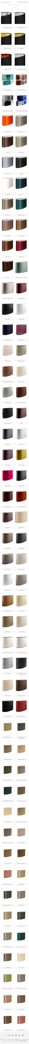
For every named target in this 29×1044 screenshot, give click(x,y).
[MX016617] (8, 517)
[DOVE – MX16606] (8, 288)
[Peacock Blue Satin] (21, 936)
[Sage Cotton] (8, 621)
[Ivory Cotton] (21, 621)
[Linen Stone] (8, 559)
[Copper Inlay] (8, 59)
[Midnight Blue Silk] (8, 330)
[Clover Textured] (21, 832)
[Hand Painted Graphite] (8, 100)
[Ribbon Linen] (21, 350)
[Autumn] (8, 121)
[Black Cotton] (8, 706)
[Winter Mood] (21, 121)
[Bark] (8, 267)
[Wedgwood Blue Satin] (8, 895)
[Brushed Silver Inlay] (21, 59)
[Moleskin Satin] (8, 957)
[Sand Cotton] (21, 600)
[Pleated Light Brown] (8, 371)
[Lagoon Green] (21, 205)
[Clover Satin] (8, 999)
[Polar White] (8, 184)
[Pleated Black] (8, 413)
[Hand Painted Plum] (21, 80)
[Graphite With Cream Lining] (21, 663)
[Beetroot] (21, 246)
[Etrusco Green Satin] (8, 978)
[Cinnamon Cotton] (8, 600)
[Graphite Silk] (21, 475)
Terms (21, 1040)
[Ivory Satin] (21, 957)
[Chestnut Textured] (21, 853)
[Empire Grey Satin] (21, 978)
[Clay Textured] (8, 853)
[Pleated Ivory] (21, 371)
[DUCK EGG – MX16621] (21, 267)
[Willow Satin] (21, 874)
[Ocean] (21, 184)
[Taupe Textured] (8, 749)
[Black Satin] (8, 309)
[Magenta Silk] (8, 475)
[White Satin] (21, 309)
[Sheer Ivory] (8, 350)
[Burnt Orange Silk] (21, 496)
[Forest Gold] (21, 225)
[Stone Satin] (8, 915)
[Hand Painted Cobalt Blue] (21, 100)
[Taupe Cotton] (21, 580)
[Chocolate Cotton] (21, 685)
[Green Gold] (8, 225)
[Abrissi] (6, 2)
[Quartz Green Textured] (21, 770)
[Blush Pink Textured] (8, 874)
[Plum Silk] (8, 455)
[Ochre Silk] (21, 455)
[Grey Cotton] (8, 663)
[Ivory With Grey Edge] (21, 642)
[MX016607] (21, 538)
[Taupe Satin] (21, 895)
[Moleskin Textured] (21, 790)
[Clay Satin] (21, 999)
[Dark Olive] (8, 246)
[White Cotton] (8, 580)
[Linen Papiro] (21, 559)
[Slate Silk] (8, 434)
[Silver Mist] (8, 163)
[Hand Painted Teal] (8, 80)
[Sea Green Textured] (8, 770)
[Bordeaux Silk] (21, 288)
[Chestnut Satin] (8, 1020)
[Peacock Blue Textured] (8, 790)
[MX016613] (8, 538)
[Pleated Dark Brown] (21, 392)
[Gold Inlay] (21, 38)
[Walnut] (8, 142)
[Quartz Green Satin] (8, 936)
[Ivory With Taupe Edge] (8, 642)
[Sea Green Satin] (21, 915)
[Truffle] (21, 413)
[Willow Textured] (8, 727)
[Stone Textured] (21, 749)
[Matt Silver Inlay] (21, 17)
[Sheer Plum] (21, 330)
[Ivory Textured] (8, 811)
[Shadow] (21, 163)
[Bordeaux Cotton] (21, 706)
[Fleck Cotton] (8, 685)
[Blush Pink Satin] (21, 1020)
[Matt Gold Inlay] (8, 38)
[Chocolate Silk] (8, 496)
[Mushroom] (8, 205)
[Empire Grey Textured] (8, 832)
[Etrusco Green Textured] (21, 811)
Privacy (24, 1040)
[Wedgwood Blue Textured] (21, 727)
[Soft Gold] (21, 142)
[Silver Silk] (21, 434)
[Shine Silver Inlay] (8, 17)
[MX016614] (21, 517)
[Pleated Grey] (8, 392)
